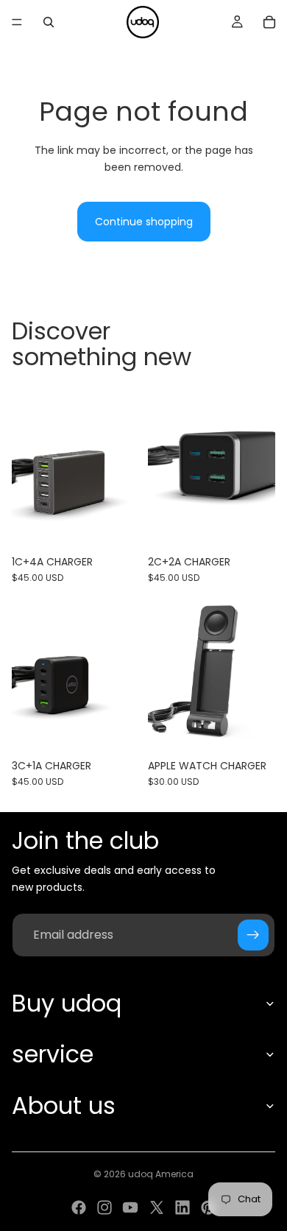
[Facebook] (79, 1207)
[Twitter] (157, 1207)
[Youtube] (130, 1207)
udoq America (161, 1174)
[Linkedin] (182, 1207)
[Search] (48, 22)
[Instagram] (104, 1207)
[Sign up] (253, 935)
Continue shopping (144, 221)
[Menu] (17, 22)
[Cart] (269, 22)
